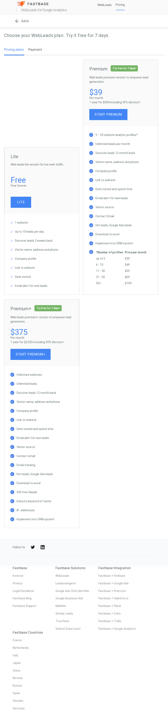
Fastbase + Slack (109, 606)
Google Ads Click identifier (72, 591)
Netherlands (21, 647)
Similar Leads (64, 613)
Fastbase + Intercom (112, 591)
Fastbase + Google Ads (113, 583)
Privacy (17, 583)
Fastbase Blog (22, 598)
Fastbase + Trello (109, 621)
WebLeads (62, 575)
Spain (16, 693)
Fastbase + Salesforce (113, 598)
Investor (18, 575)
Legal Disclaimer (23, 591)
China (16, 670)
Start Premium (108, 114)
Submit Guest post (68, 628)
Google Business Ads (69, 598)
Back (25, 21)
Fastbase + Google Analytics (117, 628)
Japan (17, 663)
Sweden (18, 700)
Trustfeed (62, 621)
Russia (17, 685)
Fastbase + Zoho (109, 613)
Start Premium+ (30, 354)
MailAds (61, 606)
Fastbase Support (24, 606)
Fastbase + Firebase (111, 575)
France (17, 640)
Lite (21, 202)
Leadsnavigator (66, 583)
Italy (15, 655)
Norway (18, 678)
